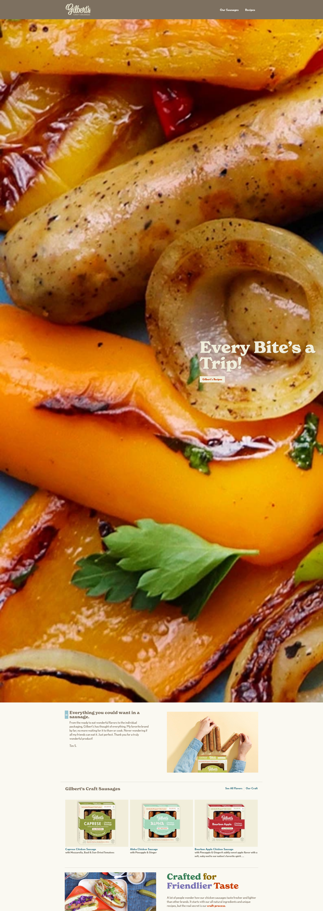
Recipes (250, 10)
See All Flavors (233, 788)
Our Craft (252, 788)
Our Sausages (229, 10)
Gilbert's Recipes (212, 379)
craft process (216, 906)
